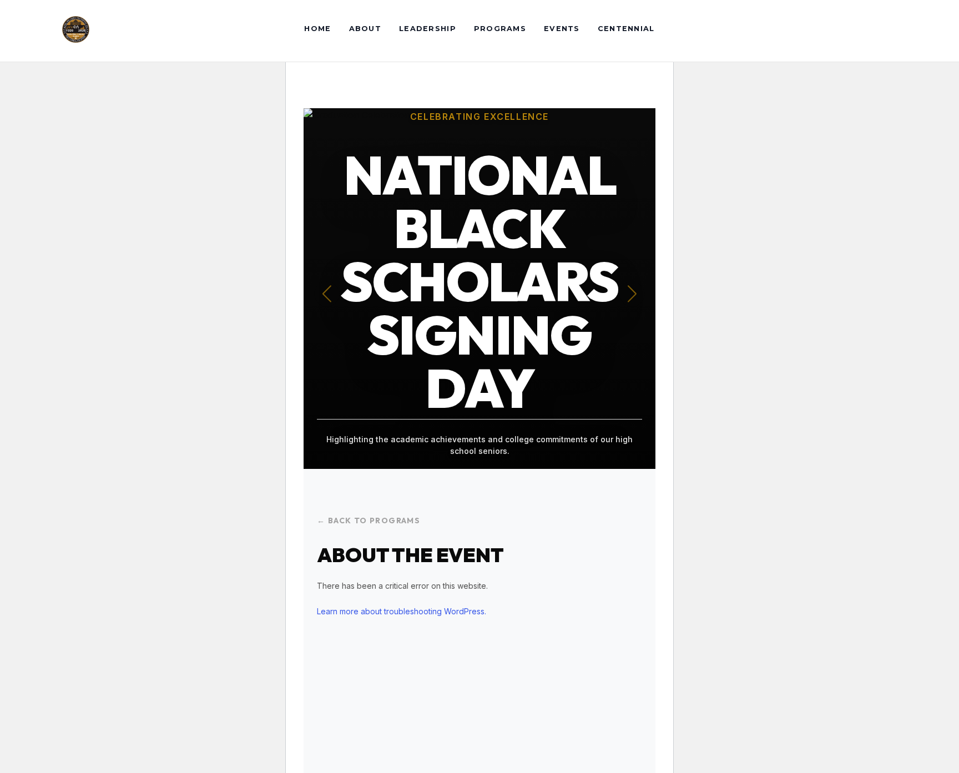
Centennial (626, 28)
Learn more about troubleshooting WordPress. (401, 611)
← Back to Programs (368, 521)
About (365, 28)
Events (562, 28)
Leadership (427, 28)
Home (317, 28)
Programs (500, 28)
